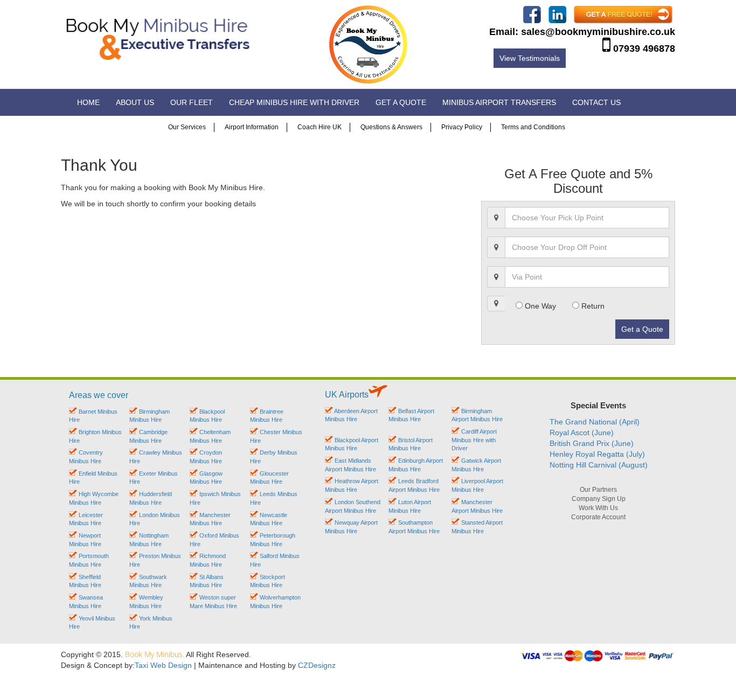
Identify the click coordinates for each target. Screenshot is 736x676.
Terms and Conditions (533, 127)
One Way (539, 306)
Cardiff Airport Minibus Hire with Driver (474, 439)
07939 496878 (644, 48)
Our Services (187, 127)
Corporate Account (598, 517)
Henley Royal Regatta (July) (597, 454)
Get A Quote (401, 102)
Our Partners (598, 489)
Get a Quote (642, 329)
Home (88, 102)
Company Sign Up (599, 499)
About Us (135, 102)
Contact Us (596, 102)
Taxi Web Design (163, 665)
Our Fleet (191, 102)
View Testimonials (529, 58)
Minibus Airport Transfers (499, 102)
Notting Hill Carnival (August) (599, 465)
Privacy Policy (461, 127)
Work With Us (598, 508)
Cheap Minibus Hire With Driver (294, 102)
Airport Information (252, 127)
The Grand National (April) (595, 421)
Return (592, 306)
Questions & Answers (391, 127)
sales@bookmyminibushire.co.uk (598, 31)
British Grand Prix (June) (592, 443)
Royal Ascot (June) (582, 432)
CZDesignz (317, 665)
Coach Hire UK (319, 127)
